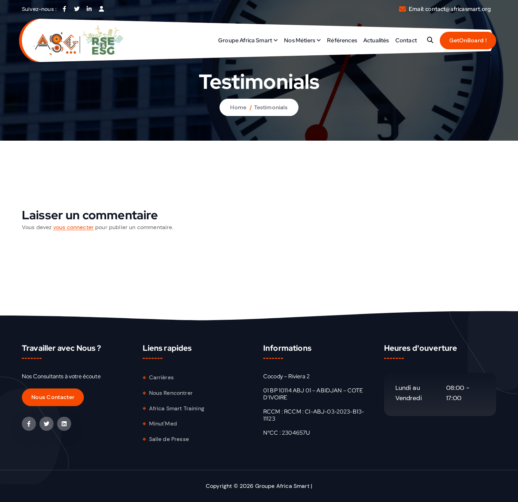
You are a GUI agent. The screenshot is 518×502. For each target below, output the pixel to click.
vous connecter (73, 227)
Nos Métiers (299, 40)
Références (342, 40)
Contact (406, 40)
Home (238, 107)
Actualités (376, 40)
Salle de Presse (169, 439)
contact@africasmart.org (458, 9)
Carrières (161, 377)
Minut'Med (163, 423)
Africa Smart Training (176, 408)
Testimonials (271, 107)
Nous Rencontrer (171, 393)
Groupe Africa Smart (245, 40)
